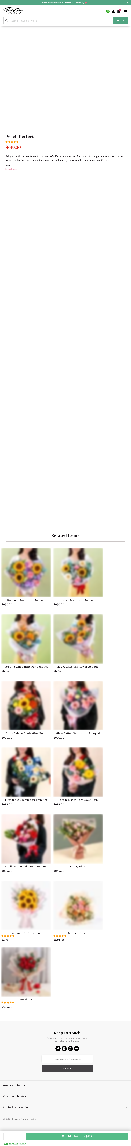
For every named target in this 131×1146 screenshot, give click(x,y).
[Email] (76, 1048)
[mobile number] (108, 11)
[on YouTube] (64, 1048)
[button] (11, 142)
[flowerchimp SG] (13, 11)
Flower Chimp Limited (24, 1119)
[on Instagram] (70, 1048)
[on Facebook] (58, 1048)
